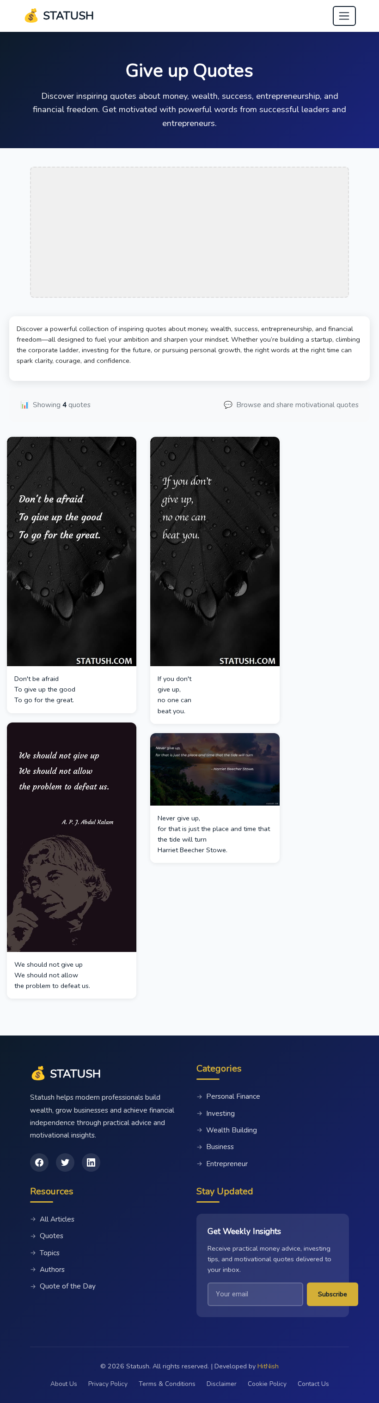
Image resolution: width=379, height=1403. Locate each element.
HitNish (268, 1366)
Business (215, 1146)
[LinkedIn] (91, 1162)
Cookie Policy (267, 1383)
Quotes (46, 1235)
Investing (215, 1113)
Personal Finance (228, 1096)
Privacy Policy (108, 1383)
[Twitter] (65, 1162)
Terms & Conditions (167, 1383)
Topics (45, 1253)
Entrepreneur (222, 1163)
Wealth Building (226, 1130)
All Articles (52, 1219)
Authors (47, 1269)
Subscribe (332, 1294)
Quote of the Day (63, 1286)
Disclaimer (222, 1383)
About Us (63, 1383)
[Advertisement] (189, 232)
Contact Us (313, 1383)
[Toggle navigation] (344, 16)
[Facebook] (39, 1162)
